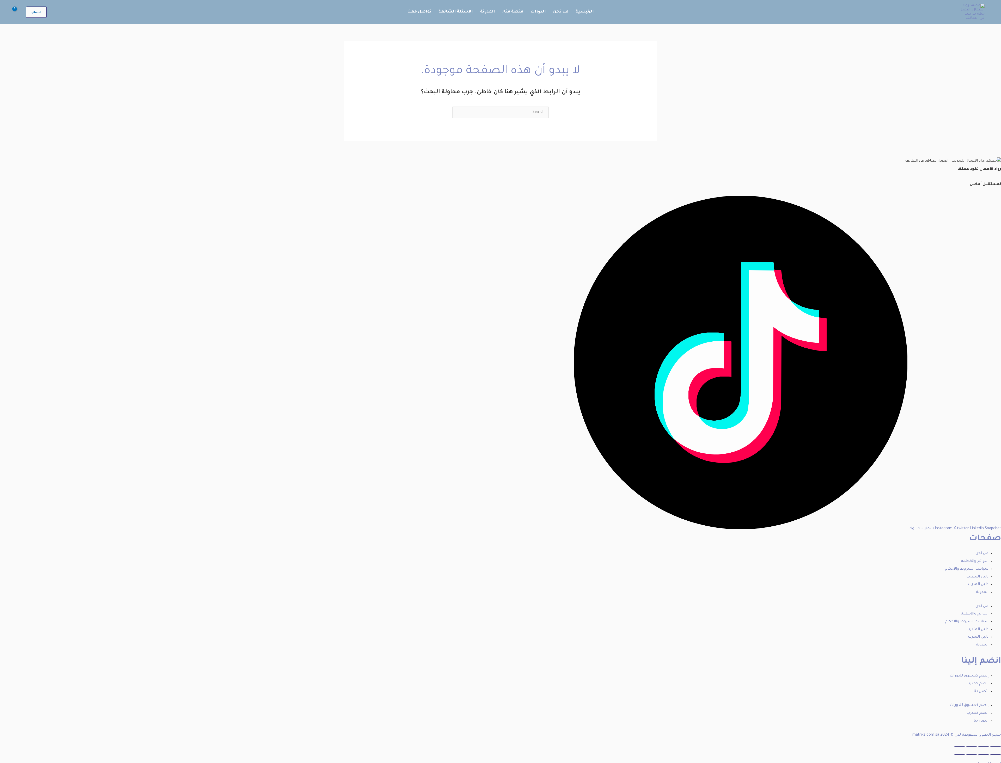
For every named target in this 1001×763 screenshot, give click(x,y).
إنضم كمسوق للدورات (969, 676)
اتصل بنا (981, 692)
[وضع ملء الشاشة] (983, 750)
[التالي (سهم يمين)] (983, 759)
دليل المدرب (978, 584)
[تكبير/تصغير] (995, 750)
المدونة (982, 592)
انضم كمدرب (977, 684)
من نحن (981, 553)
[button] (36, 12)
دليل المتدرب (977, 577)
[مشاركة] (971, 750)
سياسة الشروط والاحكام (966, 569)
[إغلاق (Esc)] (959, 750)
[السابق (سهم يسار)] (995, 759)
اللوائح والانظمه (974, 561)
